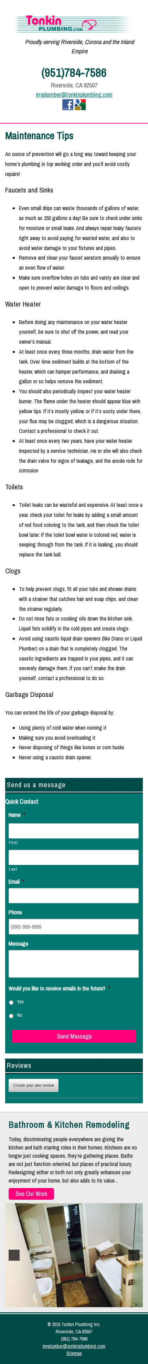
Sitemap (74, 1353)
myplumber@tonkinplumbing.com (74, 94)
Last (13, 869)
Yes (20, 1002)
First (13, 842)
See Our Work (31, 1193)
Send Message (74, 1036)
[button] (14, 1255)
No (19, 1015)
